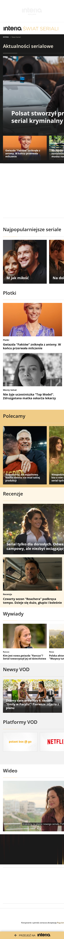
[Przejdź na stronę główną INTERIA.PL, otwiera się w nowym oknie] (13, 28)
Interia (6, 37)
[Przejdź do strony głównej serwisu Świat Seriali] (40, 28)
